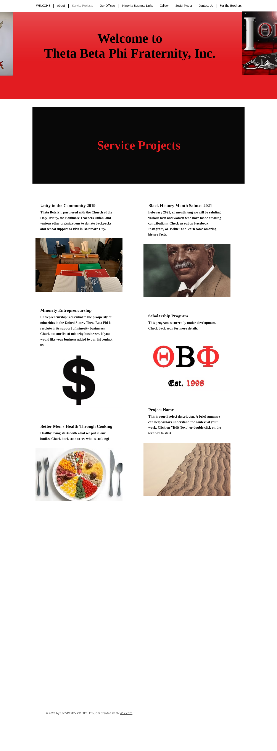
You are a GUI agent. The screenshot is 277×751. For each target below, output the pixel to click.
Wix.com (126, 713)
